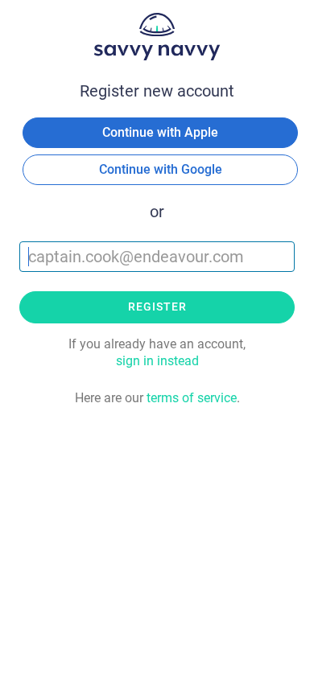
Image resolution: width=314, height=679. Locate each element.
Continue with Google (160, 169)
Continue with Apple (160, 132)
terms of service (192, 397)
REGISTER (157, 306)
